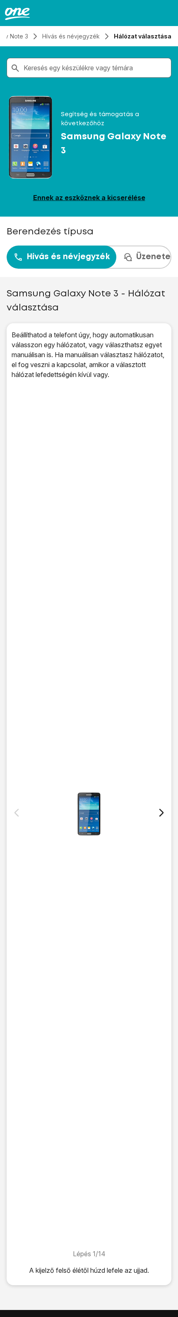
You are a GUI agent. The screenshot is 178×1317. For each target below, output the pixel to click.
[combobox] (96, 67)
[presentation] (89, 257)
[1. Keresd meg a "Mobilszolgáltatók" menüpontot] (89, 814)
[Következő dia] (161, 813)
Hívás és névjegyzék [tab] (68, 256)
